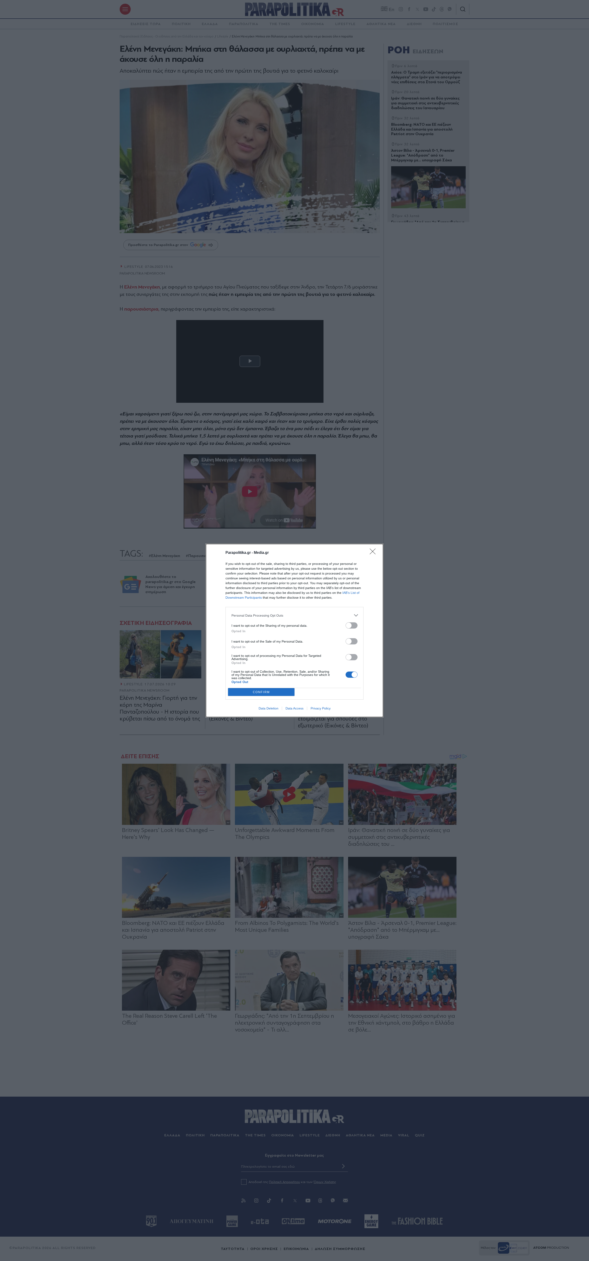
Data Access (294, 708)
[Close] (374, 553)
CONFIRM (261, 692)
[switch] (352, 625)
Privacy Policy (321, 708)
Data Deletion (268, 708)
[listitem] (294, 615)
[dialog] (294, 630)
